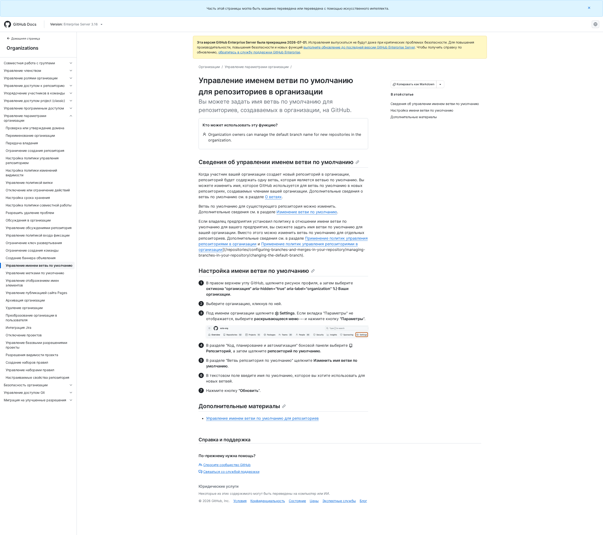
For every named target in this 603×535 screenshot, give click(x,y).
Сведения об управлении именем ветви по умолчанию (276, 162)
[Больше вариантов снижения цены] (440, 84)
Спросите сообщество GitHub (227, 465)
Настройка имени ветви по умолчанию (254, 270)
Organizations (22, 48)
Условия (240, 501)
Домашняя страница (25, 38)
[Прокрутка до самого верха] (592, 524)
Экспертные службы (339, 501)
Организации (209, 67)
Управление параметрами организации (257, 67)
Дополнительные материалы (239, 406)
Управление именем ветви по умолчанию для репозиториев (262, 418)
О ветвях (273, 196)
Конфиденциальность (267, 501)
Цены (314, 501)
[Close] (589, 7)
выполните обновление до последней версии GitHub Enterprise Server (359, 47)
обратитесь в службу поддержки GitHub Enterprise (259, 52)
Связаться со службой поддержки (231, 472)
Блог (363, 501)
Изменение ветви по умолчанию (307, 211)
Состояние (297, 501)
